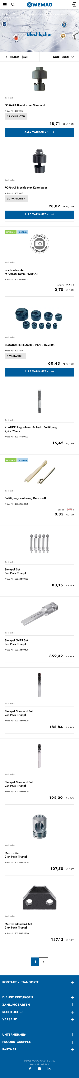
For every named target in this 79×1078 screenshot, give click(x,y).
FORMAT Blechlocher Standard (25, 105)
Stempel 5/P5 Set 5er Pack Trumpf (16, 642)
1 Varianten (15, 356)
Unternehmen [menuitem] (14, 1034)
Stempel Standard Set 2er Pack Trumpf (19, 713)
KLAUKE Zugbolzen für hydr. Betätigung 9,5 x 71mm (31, 429)
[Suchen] (13, 4)
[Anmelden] (74, 4)
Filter (19, 57)
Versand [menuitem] (9, 1019)
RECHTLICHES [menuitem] (12, 1012)
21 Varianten (16, 116)
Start (4, 14)
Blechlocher (10, 97)
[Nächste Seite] (43, 962)
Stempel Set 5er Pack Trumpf (15, 571)
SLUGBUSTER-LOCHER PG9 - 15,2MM (29, 345)
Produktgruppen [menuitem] (16, 1042)
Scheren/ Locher (10, 17)
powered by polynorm (39, 1063)
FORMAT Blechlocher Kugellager (26, 187)
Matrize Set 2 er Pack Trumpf (16, 855)
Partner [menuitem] (9, 1049)
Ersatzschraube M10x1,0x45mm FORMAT (21, 272)
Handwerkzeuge (35, 14)
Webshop (17, 14)
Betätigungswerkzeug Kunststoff (25, 498)
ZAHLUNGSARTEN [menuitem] (16, 1005)
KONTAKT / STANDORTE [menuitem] (20, 982)
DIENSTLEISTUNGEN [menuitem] (17, 997)
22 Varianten (16, 198)
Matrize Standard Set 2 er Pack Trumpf (18, 926)
